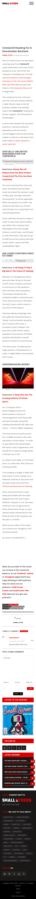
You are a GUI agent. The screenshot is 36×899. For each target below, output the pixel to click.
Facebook (21, 573)
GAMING (16, 828)
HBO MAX (7, 831)
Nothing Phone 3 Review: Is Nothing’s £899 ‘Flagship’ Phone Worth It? (18, 766)
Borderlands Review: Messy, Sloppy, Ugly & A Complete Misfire (18, 783)
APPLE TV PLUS (8, 817)
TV (5, 857)
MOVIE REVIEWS (8, 839)
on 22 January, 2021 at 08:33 (16, 641)
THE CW (29, 853)
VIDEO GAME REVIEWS (10, 860)
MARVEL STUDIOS (9, 835)
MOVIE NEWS (22, 835)
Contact (18, 892)
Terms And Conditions (18, 896)
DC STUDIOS (20, 821)
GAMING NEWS (26, 828)
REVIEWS (23, 846)
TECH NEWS (7, 853)
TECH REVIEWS (19, 853)
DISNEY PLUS (16, 824)
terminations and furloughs (19, 77)
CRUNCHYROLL (8, 821)
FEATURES (21, 606)
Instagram (9, 577)
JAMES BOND (17, 831)
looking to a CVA (9, 81)
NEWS (5, 842)
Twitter (30, 573)
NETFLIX (27, 839)
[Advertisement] (18, 25)
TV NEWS (11, 857)
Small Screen (13, 604)
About (18, 889)
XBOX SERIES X (25, 860)
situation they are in (23, 88)
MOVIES (14, 606)
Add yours (24, 631)
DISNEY (6, 824)
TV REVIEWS (21, 857)
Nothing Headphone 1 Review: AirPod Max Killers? (18, 761)
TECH (24, 850)
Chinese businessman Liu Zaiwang (17, 486)
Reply (32, 640)
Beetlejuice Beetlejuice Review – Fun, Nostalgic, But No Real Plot (18, 772)
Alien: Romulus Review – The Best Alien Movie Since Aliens (18, 777)
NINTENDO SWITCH (17, 842)
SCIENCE (6, 850)
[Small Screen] (10, 3)
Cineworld (19, 608)
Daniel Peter (7, 55)
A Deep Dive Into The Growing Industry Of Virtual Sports (17, 398)
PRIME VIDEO (8, 846)
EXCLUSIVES (27, 824)
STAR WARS (16, 850)
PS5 (16, 846)
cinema (12, 608)
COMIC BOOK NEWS (23, 817)
